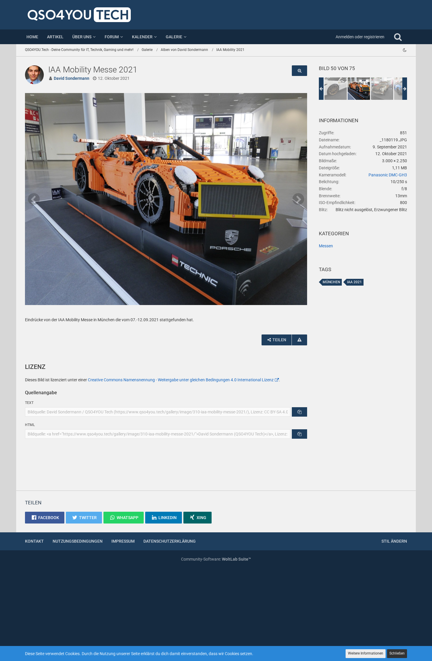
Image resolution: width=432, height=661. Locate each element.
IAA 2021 (354, 282)
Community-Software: (216, 559)
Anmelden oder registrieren (360, 36)
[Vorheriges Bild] (34, 199)
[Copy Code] (299, 412)
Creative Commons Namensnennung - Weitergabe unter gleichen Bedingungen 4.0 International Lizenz (181, 379)
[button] (44, 518)
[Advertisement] (363, 391)
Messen (326, 245)
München (331, 282)
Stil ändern (394, 541)
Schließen (397, 653)
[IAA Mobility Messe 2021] (335, 88)
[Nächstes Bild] (298, 199)
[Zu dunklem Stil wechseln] (404, 50)
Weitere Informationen (365, 653)
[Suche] (398, 36)
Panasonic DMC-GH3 (388, 175)
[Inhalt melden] (299, 339)
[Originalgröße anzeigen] (299, 70)
